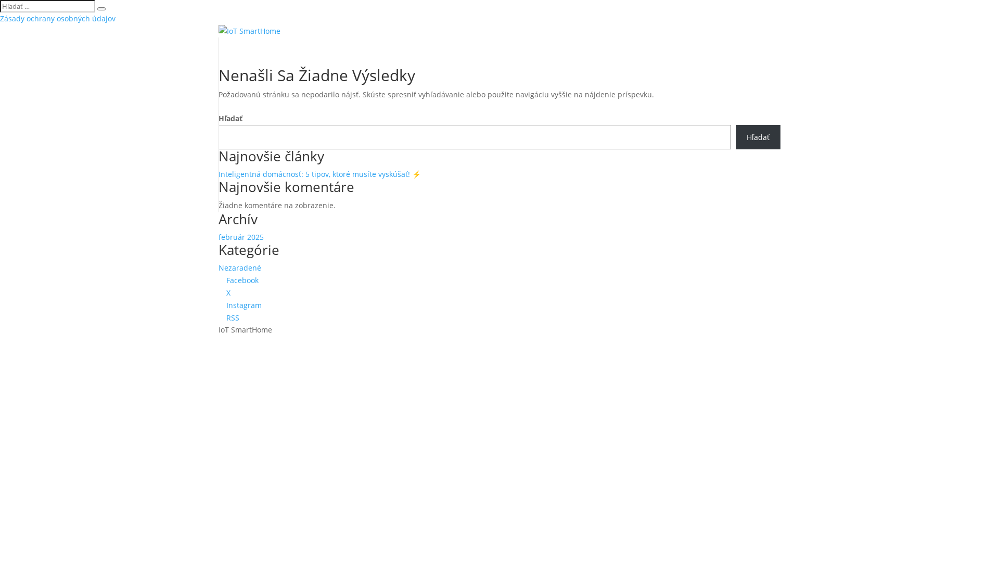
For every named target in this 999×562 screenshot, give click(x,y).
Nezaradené (240, 268)
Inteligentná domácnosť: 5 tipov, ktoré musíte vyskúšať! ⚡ (320, 174)
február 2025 (241, 237)
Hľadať (230, 118)
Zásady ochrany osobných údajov (58, 18)
